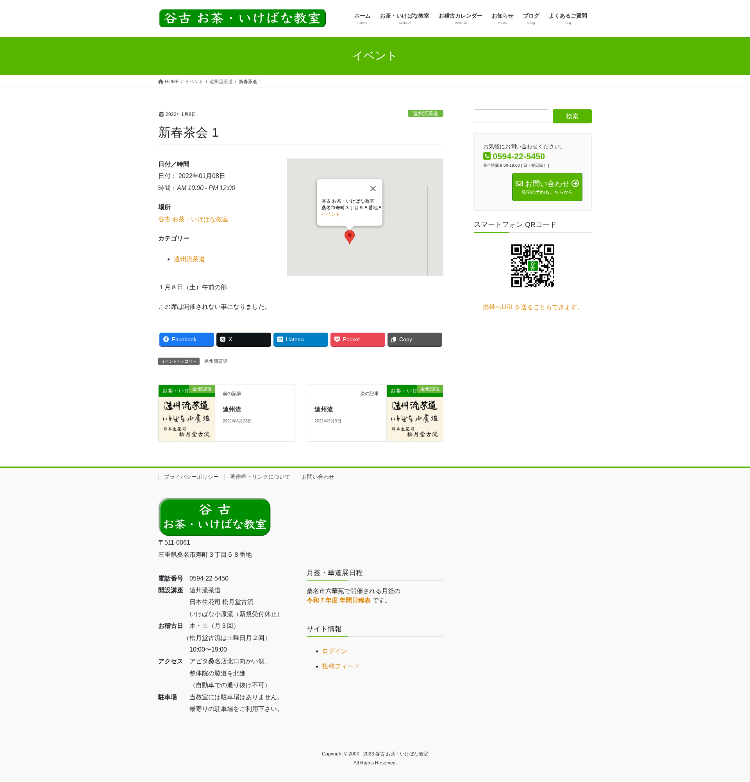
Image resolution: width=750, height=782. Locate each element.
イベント (330, 214)
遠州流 (232, 409)
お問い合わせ (318, 477)
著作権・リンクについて (260, 477)
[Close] (373, 188)
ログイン (334, 651)
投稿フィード (341, 666)
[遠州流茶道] (187, 413)
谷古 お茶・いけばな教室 (193, 219)
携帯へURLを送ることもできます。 (533, 307)
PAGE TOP (726, 752)
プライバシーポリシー (191, 477)
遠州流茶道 (425, 113)
